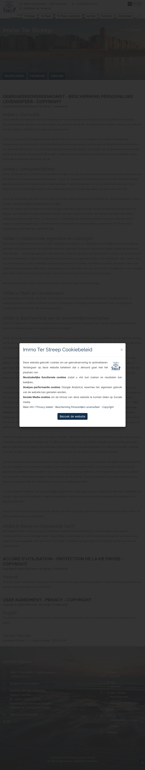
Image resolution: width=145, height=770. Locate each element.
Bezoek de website (72, 416)
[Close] (122, 350)
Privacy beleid (44, 406)
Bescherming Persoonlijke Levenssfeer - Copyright (84, 406)
